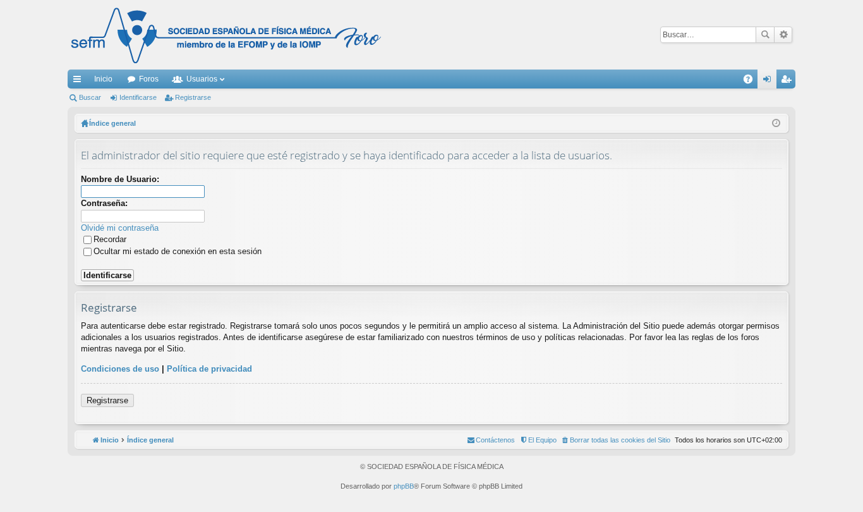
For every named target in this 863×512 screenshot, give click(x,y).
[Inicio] (226, 35)
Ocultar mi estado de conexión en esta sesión (178, 251)
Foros (149, 79)
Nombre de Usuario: (120, 179)
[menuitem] (615, 440)
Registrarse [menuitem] (788, 81)
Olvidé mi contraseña (120, 228)
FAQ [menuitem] (752, 81)
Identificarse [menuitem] (769, 81)
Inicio (103, 79)
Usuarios (201, 79)
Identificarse (138, 97)
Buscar (765, 34)
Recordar (110, 239)
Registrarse (193, 97)
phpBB (404, 486)
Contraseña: (104, 203)
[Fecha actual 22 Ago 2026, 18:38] (776, 123)
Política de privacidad (209, 369)
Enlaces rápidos (80, 81)
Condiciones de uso (120, 369)
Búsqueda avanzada (783, 34)
